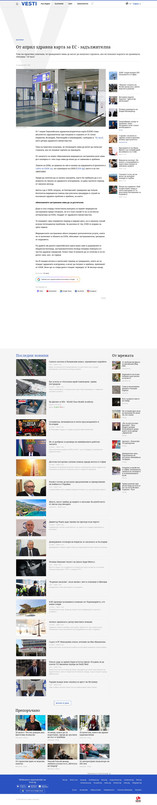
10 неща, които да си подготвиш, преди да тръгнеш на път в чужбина (62, 734)
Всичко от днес (62, 703)
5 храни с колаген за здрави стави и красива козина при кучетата (129, 138)
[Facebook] (141, 793)
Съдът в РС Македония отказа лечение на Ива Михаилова (77, 642)
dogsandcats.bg (123, 142)
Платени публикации (124, 790)
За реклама (84, 790)
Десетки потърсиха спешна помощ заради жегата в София (77, 462)
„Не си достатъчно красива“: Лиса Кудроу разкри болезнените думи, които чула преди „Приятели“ (130, 428)
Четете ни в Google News (34, 791)
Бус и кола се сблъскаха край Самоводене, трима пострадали (73, 382)
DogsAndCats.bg (115, 780)
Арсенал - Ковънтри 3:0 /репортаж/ (130, 442)
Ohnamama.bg (85, 783)
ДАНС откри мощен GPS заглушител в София (129, 73)
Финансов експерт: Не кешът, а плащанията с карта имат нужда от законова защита (129, 163)
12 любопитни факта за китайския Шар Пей (131, 364)
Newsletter (53, 291)
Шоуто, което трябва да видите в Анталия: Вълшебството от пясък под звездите (77, 503)
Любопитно (82, 4)
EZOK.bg (80, 168)
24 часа (99, 137)
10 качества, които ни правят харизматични (94, 733)
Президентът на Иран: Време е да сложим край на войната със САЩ (129, 150)
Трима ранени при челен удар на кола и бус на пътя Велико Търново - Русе (131, 487)
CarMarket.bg (129, 780)
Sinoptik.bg (98, 783)
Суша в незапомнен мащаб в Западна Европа (130, 388)
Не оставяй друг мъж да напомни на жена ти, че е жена (131, 413)
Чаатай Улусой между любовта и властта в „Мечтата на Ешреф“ (62, 763)
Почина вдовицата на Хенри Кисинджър (128, 110)
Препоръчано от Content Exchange (97, 773)
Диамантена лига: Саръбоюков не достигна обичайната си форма (131, 456)
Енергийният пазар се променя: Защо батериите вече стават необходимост (129, 124)
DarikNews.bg (94, 780)
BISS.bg (139, 780)
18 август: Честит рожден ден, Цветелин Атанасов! (30, 733)
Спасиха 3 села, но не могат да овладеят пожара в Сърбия (128, 176)
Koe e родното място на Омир (131, 400)
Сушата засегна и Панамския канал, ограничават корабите (78, 361)
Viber (41, 291)
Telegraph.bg (137, 783)
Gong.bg (83, 780)
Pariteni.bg (117, 783)
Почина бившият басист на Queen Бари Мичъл (72, 562)
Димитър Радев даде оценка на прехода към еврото (74, 522)
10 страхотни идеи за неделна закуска (30, 762)
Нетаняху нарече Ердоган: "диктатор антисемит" (127, 99)
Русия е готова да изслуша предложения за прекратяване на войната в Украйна (77, 483)
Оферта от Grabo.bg (55, 404)
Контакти (138, 790)
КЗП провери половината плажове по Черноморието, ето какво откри (77, 603)
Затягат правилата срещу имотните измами (70, 622)
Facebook (80, 291)
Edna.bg (127, 783)
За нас (74, 790)
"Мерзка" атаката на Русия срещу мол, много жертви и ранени (129, 87)
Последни (45, 4)
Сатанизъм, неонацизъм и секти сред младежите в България (74, 422)
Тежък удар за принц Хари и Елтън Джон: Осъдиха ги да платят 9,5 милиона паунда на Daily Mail (76, 663)
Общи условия (96, 790)
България (59, 4)
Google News (67, 291)
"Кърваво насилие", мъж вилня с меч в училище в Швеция (78, 582)
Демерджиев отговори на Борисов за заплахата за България (78, 542)
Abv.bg (64, 780)
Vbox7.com (74, 780)
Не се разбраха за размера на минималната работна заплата (74, 442)
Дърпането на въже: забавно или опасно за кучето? (131, 376)
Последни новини (32, 355)
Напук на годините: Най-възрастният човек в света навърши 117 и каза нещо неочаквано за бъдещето (130, 190)
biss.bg (121, 130)
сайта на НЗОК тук (44, 168)
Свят (70, 4)
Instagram (93, 291)
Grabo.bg (107, 783)
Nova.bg (104, 780)
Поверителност (109, 790)
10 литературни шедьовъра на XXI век (94, 762)
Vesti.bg (29, 4)
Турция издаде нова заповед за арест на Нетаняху (73, 682)
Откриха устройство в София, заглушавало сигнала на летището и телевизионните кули (131, 471)
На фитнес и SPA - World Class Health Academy (71, 401)
